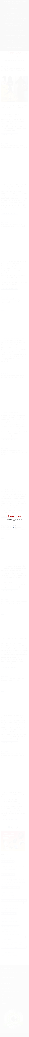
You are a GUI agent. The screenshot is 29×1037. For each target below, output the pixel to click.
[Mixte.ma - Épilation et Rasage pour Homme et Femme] (14, 516)
